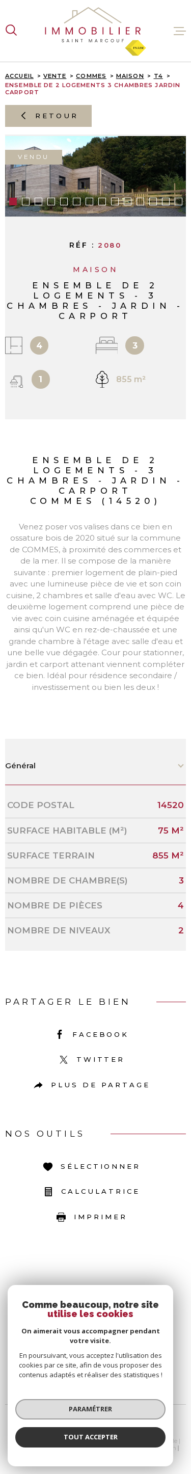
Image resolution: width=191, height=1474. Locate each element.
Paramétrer (90, 1408)
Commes (91, 75)
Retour (56, 116)
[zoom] (95, 176)
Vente (55, 75)
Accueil (19, 75)
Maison (130, 75)
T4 (158, 75)
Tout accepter (91, 1436)
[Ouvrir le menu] (180, 31)
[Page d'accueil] (96, 31)
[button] (13, 201)
